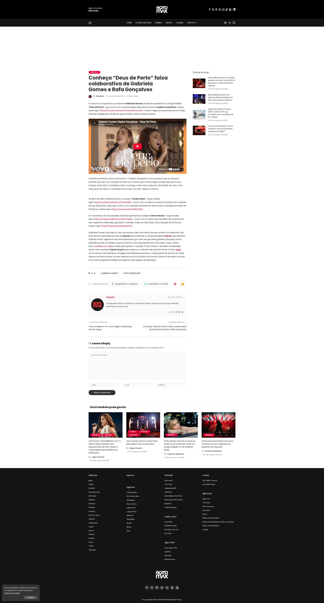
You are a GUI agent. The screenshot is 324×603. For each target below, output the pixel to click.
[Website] (169, 312)
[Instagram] (220, 9)
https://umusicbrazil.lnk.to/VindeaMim (113, 202)
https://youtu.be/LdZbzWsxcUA (116, 225)
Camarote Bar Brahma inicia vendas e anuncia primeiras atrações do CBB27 (220, 129)
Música (94, 72)
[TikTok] (226, 9)
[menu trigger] (92, 23)
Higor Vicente (98, 457)
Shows (108, 435)
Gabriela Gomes (110, 273)
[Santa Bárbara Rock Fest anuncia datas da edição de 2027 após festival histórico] (199, 99)
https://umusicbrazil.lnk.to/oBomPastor (113, 219)
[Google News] (230, 9)
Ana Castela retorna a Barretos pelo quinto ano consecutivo (142, 442)
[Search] (233, 23)
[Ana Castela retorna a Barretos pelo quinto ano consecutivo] (143, 425)
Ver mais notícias (175, 297)
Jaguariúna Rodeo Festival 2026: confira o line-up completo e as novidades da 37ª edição (220, 113)
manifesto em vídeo (104, 246)
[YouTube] (223, 9)
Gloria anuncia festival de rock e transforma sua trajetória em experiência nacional (218, 444)
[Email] (182, 284)
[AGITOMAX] (162, 9)
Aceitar (30, 597)
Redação (100, 96)
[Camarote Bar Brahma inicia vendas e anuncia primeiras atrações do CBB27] (199, 130)
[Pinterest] (216, 9)
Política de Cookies (12, 593)
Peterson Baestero (175, 454)
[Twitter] (213, 9)
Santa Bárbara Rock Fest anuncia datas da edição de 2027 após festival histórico (220, 97)
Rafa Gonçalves (132, 273)
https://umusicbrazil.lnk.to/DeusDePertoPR (120, 110)
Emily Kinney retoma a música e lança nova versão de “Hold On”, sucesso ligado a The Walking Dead (179, 445)
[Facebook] (209, 9)
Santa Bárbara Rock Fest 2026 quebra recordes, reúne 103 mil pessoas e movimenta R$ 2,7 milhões (221, 81)
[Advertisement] (162, 45)
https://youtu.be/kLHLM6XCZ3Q (127, 209)
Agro (132, 431)
